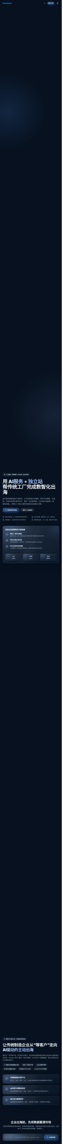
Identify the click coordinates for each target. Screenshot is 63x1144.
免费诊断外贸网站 (12, 510)
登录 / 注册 (51, 3)
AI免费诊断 (52, 1137)
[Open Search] (44, 3)
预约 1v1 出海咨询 (27, 510)
